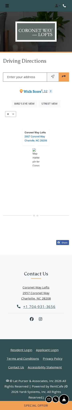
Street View (51, 103)
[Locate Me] (53, 76)
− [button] (13, 114)
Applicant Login (47, 350)
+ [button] (8, 114)
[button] (58, 6)
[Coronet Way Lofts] (36, 157)
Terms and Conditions (23, 358)
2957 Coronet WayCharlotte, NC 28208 (36, 138)
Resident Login (21, 350)
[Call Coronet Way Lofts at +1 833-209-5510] (64, 6)
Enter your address (21, 77)
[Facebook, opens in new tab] (32, 319)
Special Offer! (36, 405)
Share (64, 242)
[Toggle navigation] (7, 6)
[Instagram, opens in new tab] (40, 319)
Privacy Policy (52, 358)
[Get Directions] (64, 76)
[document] (36, 157)
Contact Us (16, 367)
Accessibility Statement (45, 367)
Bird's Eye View (26, 103)
